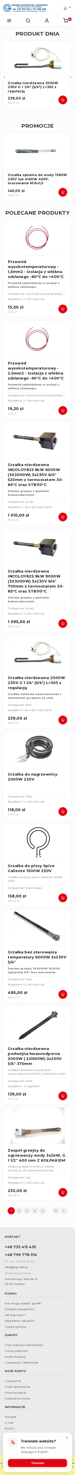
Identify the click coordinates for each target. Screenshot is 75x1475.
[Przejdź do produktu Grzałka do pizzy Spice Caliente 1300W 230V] (37, 841)
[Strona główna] (25, 8)
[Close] (67, 1437)
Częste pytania (15, 1326)
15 (56, 1210)
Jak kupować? (15, 1315)
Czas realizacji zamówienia (24, 1345)
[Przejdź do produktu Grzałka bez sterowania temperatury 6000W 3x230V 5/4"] (37, 928)
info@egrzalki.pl (16, 1267)
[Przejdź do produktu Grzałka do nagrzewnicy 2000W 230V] (37, 750)
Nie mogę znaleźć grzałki (23, 1303)
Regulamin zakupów (19, 1320)
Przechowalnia (15, 1392)
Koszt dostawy (15, 1356)
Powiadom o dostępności (62, 897)
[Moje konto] (47, 21)
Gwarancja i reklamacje (21, 1362)
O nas (9, 1422)
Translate (37, 1463)
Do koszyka (62, 100)
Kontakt (10, 1416)
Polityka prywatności (20, 1309)
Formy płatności (16, 1350)
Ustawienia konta (17, 1398)
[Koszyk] (65, 21)
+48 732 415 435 (20, 1247)
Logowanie (13, 1380)
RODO (9, 1428)
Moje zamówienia (17, 1386)
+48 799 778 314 (21, 1255)
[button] (9, 21)
